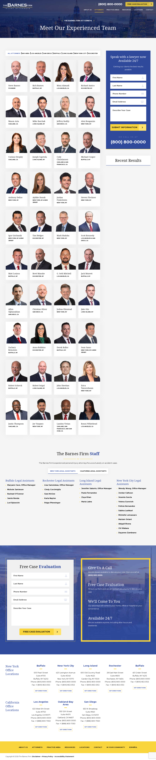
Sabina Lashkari (125, 511)
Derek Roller (62, 347)
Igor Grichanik (15, 235)
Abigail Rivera (124, 524)
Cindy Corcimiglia (52, 489)
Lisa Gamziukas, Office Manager (59, 485)
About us (88, 10)
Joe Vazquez (38, 423)
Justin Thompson (16, 423)
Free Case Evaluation (137, 4)
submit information (124, 127)
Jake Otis (85, 309)
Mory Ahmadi (63, 85)
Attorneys (99, 10)
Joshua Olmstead (64, 309)
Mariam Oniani (125, 519)
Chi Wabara (123, 528)
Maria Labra (86, 502)
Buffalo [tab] (57, 53)
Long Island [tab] (67, 53)
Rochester (115, 665)
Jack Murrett (86, 273)
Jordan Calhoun (125, 493)
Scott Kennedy (87, 235)
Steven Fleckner (88, 197)
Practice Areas (113, 10)
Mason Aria (13, 121)
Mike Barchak (39, 121)
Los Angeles (41, 702)
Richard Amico (88, 85)
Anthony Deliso (15, 197)
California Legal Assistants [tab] (93, 471)
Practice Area (53, 747)
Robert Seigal (39, 385)
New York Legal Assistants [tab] (62, 471)
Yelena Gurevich (125, 502)
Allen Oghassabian (14, 310)
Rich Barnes (38, 85)
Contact (149, 10)
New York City (65, 665)
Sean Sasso (86, 347)
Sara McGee (49, 494)
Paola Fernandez (89, 493)
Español (133, 747)
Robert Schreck (15, 385)
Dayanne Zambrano (127, 533)
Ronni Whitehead (89, 423)
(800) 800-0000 (110, 4)
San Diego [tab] (47, 53)
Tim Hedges (38, 235)
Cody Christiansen (62, 158)
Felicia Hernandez (126, 506)
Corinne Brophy (15, 157)
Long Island (90, 665)
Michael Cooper (88, 157)
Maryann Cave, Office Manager (21, 485)
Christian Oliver (40, 309)
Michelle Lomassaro (127, 515)
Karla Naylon (50, 498)
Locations (138, 10)
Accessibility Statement (64, 756)
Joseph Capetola (40, 157)
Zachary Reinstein (12, 348)
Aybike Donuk (39, 197)
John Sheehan (63, 385)
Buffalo (41, 665)
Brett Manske (39, 273)
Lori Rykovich (13, 503)
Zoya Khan (86, 497)
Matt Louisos (14, 273)
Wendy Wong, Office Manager (132, 488)
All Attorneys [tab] (14, 53)
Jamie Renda (13, 498)
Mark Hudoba (63, 235)
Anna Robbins (39, 347)
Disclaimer (36, 756)
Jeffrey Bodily (63, 121)
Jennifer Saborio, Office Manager (96, 488)
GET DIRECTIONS (41, 691)
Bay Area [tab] (25, 53)
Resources (126, 10)
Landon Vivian (63, 423)
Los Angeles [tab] (36, 53)
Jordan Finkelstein (62, 198)
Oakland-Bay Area (65, 703)
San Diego (90, 702)
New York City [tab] (80, 53)
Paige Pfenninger (52, 503)
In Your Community (116, 747)
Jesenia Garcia (125, 497)
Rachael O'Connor (15, 494)
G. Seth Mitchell (64, 273)
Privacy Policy (47, 756)
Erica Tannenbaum (87, 386)
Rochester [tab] (93, 53)
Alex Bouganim (88, 121)
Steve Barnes (14, 85)
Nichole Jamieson (15, 489)
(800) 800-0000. (95, 575)
